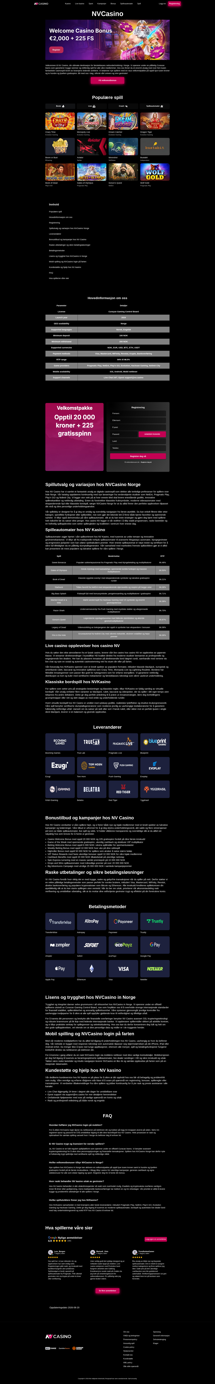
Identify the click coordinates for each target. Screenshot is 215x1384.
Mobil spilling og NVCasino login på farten (67, 262)
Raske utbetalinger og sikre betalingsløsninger (69, 245)
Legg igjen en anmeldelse (155, 1239)
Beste (58, 106)
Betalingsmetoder (57, 250)
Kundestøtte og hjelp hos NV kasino (65, 267)
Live (90, 106)
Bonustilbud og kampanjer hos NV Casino (67, 239)
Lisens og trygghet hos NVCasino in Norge (68, 256)
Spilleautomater (153, 106)
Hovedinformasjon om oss (60, 217)
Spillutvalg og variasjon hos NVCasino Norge (69, 228)
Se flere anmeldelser (107, 1291)
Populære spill (55, 212)
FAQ (51, 273)
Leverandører (55, 234)
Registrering (54, 223)
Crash (121, 106)
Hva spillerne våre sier (59, 278)
